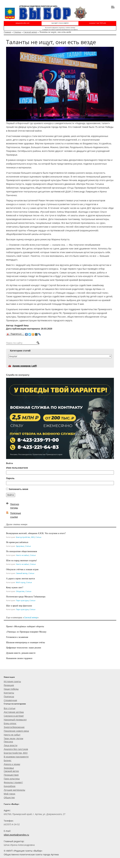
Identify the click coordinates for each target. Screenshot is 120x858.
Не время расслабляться (17, 542)
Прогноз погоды (14, 506)
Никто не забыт (22, 555)
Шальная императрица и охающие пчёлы (25, 642)
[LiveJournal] (39, 333)
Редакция (9, 685)
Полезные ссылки (15, 515)
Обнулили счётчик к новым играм (22, 569)
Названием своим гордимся (19, 658)
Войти (10, 494)
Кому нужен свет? (14, 587)
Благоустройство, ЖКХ (25, 537)
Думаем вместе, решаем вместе (20, 652)
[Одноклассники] (33, 333)
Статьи (17, 31)
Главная (7, 31)
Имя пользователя (17, 467)
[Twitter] (29, 333)
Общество (20, 591)
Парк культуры (22, 600)
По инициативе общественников (21, 551)
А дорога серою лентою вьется (20, 578)
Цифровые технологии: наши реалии (23, 647)
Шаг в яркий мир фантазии (19, 605)
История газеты (12, 681)
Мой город (20, 582)
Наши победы (11, 688)
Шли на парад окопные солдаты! (21, 560)
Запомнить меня (18, 489)
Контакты (9, 692)
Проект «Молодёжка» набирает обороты (25, 626)
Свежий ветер (30, 31)
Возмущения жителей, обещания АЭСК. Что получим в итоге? (36, 533)
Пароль (10, 478)
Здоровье (20, 546)
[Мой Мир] (36, 333)
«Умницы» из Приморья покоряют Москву (26, 631)
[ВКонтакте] (26, 333)
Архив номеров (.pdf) (24, 365)
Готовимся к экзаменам (17, 636)
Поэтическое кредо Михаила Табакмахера (25, 596)
